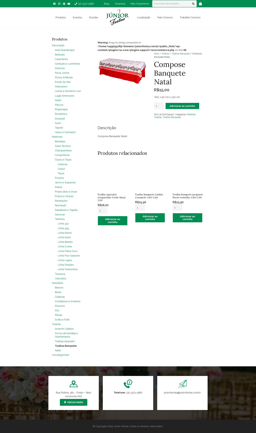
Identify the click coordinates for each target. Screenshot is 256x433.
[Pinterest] (64, 3)
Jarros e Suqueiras (65, 182)
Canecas (62, 164)
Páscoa (59, 104)
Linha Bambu (65, 241)
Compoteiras (62, 155)
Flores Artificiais (64, 77)
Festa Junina (62, 72)
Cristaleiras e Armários (67, 301)
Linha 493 (63, 228)
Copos (61, 168)
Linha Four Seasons (69, 255)
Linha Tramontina (67, 269)
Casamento (61, 59)
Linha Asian (64, 237)
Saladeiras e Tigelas (66, 210)
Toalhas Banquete (181, 53)
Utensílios (60, 278)
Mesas (58, 315)
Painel (58, 187)
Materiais (191, 114)
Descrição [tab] (107, 127)
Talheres (60, 219)
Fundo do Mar (63, 82)
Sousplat (60, 118)
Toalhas (165, 53)
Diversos (60, 68)
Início (156, 53)
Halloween (61, 86)
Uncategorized (60, 355)
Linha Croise (65, 246)
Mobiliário (57, 283)
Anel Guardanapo (65, 50)
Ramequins (61, 200)
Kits (57, 310)
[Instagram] (59, 3)
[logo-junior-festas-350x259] (117, 17)
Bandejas (60, 141)
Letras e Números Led (68, 91)
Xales (58, 350)
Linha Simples (66, 264)
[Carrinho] (200, 3)
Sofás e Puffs (62, 319)
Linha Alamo (65, 232)
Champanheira (63, 150)
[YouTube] (68, 3)
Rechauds (60, 205)
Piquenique (61, 109)
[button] (68, 17)
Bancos (59, 287)
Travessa (60, 274)
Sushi (58, 123)
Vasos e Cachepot (65, 132)
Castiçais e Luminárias (67, 63)
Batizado (60, 54)
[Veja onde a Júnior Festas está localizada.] (73, 393)
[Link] (182, 393)
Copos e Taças (63, 159)
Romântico (61, 113)
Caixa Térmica (63, 146)
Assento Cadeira (64, 328)
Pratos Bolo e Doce (66, 191)
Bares (58, 292)
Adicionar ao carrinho (182, 106)
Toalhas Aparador (65, 341)
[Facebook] (54, 3)
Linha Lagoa (65, 260)
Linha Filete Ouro (67, 251)
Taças (61, 173)
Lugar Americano (64, 95)
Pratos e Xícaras (64, 196)
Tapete (59, 127)
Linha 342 (63, 223)
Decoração (58, 45)
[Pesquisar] (193, 3)
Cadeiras (60, 296)
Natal (58, 100)
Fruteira (59, 177)
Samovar (60, 214)
